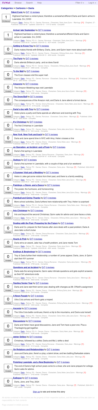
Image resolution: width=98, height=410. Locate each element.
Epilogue (17, 378)
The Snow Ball (20, 97)
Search (29, 2)
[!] (78, 116)
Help (39, 2)
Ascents (17, 308)
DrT (27, 12)
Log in (91, 2)
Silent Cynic (17, 12)
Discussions (19, 321)
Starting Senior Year (23, 283)
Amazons (17, 84)
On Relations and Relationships (28, 349)
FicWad (6, 2)
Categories (7, 8)
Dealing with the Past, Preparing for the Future (35, 223)
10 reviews (35, 12)
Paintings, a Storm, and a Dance (28, 185)
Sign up (36, 391)
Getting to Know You (23, 46)
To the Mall (18, 71)
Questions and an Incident (26, 267)
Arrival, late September (24, 30)
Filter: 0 (79, 2)
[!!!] (82, 22)
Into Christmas (20, 210)
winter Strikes (19, 337)
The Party (17, 58)
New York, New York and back (27, 134)
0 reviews (46, 30)
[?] (75, 385)
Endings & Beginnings (24, 252)
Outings (17, 160)
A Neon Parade (20, 296)
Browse (18, 2)
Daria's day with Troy (23, 109)
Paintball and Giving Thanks (26, 198)
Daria (31, 8)
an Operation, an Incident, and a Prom (31, 147)
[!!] (83, 53)
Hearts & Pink (19, 239)
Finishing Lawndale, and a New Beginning (33, 362)
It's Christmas (19, 122)
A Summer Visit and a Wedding (28, 172)
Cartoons (21, 8)
